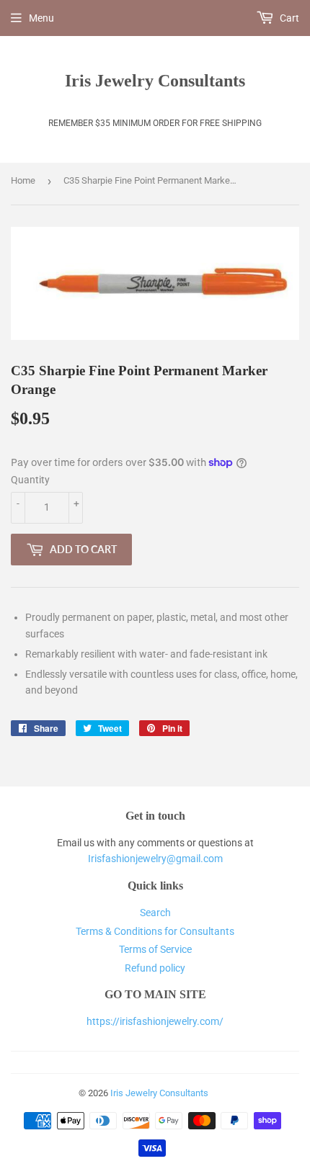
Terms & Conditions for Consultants (155, 931)
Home (23, 180)
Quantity (30, 479)
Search (155, 912)
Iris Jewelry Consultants (155, 80)
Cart (288, 18)
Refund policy (155, 968)
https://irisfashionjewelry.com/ (155, 1021)
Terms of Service (155, 949)
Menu (41, 18)
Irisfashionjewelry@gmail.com (155, 858)
